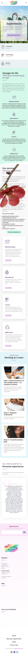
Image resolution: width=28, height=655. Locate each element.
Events (14, 635)
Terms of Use (14, 645)
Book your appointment (14, 639)
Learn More (8, 260)
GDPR (14, 642)
